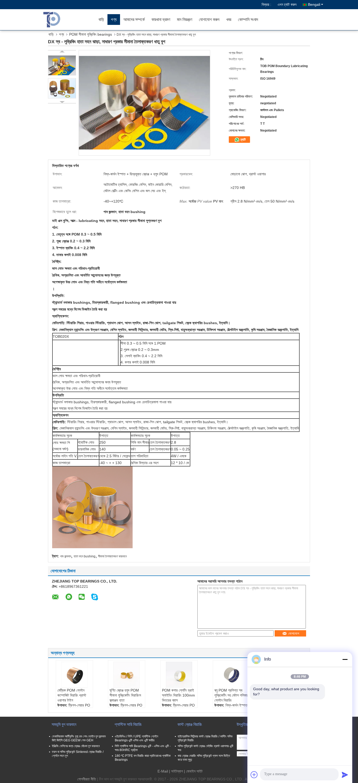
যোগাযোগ (293, 633)
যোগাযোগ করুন (209, 19)
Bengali (314, 4)
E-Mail (163, 771)
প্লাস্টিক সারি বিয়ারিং (128, 724)
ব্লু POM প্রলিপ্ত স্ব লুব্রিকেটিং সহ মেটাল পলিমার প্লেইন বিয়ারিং (231, 695)
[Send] (345, 774)
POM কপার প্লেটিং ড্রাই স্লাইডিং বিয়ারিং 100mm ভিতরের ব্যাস (178, 695)
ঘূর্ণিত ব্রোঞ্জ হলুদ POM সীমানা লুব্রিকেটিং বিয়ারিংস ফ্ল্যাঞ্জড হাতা (125, 695)
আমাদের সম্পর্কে (134, 19)
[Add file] (254, 774)
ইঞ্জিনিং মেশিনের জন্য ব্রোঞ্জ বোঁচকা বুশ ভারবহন (76, 746)
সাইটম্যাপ (177, 771)
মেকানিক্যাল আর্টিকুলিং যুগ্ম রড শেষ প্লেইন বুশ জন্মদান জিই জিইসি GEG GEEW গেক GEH (79, 738)
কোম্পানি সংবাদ (248, 19)
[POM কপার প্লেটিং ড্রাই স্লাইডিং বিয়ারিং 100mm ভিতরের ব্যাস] (179, 675)
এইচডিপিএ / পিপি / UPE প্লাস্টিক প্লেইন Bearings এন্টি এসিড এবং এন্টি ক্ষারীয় (136, 738)
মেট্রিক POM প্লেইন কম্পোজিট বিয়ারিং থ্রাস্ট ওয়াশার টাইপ (71, 695)
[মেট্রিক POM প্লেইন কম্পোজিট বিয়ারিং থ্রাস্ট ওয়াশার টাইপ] (74, 675)
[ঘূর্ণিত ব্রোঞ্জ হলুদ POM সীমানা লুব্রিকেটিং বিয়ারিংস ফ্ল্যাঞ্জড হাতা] (126, 675)
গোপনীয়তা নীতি (86, 779)
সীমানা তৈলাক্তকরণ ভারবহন (112, 556)
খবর (228, 19)
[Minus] (345, 659)
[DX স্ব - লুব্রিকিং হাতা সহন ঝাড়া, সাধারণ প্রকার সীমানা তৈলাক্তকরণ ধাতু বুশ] (62, 65)
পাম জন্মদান (65, 556)
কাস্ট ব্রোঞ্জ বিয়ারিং (189, 724)
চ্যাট (243, 140)
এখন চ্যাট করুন (287, 4)
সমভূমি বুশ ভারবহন (64, 724)
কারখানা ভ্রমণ (160, 19)
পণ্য (114, 19)
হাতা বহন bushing (84, 556)
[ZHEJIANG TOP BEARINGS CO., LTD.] (65, 19)
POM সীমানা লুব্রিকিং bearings (90, 34)
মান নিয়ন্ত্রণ (184, 19)
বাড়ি (101, 19)
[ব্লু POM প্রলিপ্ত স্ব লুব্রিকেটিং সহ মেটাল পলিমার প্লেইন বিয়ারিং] (231, 675)
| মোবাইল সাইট (193, 771)
